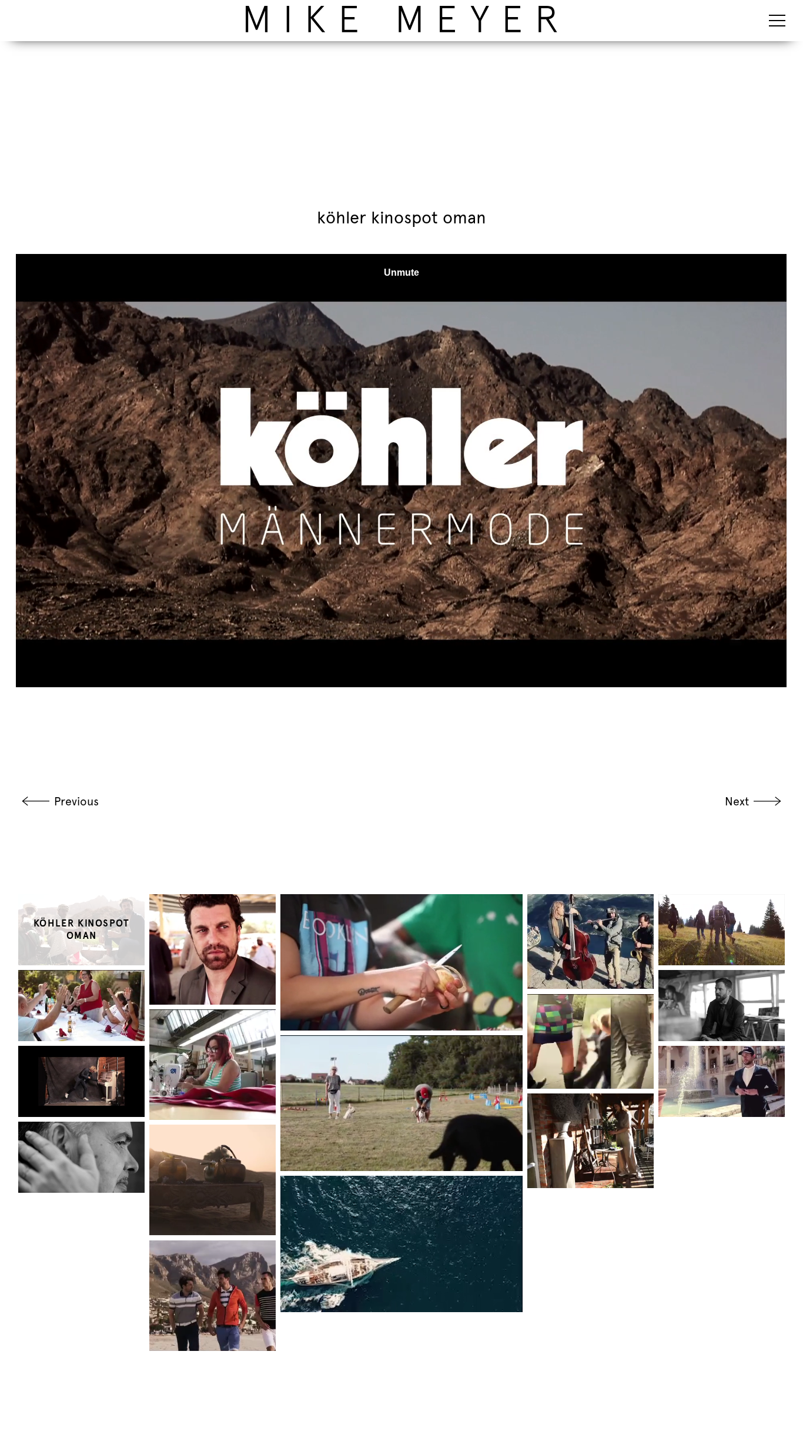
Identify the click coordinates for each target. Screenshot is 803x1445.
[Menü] (777, 20)
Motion (186, 10)
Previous (76, 801)
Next (737, 801)
